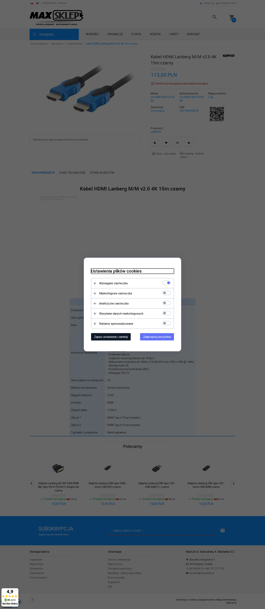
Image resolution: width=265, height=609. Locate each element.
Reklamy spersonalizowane (116, 323)
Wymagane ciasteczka (113, 283)
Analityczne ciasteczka (114, 303)
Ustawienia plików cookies (116, 271)
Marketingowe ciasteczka (115, 293)
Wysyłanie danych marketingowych (121, 313)
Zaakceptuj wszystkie (157, 337)
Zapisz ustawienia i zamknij (111, 337)
